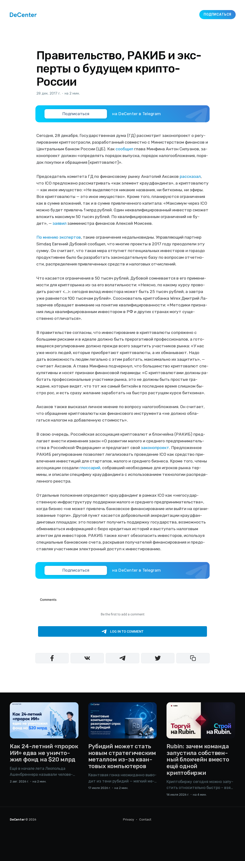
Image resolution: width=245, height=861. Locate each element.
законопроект (155, 447)
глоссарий (89, 467)
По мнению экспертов (58, 237)
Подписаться (217, 14)
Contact (145, 819)
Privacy (128, 819)
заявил (60, 223)
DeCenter (17, 819)
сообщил (124, 148)
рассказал (190, 176)
